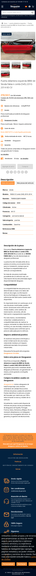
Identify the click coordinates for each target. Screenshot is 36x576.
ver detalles (5, 154)
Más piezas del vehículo (25, 183)
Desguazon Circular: (11, 120)
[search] (32, 13)
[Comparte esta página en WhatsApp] (22, 172)
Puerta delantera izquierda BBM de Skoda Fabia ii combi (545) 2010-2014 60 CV (17, 25)
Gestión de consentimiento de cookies (18, 465)
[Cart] (33, 6)
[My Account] (29, 6)
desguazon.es (9, 384)
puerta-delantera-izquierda (18, 23)
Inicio (5, 23)
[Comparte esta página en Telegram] (18, 172)
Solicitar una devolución (18, 458)
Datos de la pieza (8, 183)
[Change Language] (26, 6)
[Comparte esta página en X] (26, 172)
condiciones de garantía (18, 491)
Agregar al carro (8, 166)
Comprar (25, 166)
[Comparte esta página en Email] (7, 172)
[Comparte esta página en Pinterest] (15, 172)
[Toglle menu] (2, 6)
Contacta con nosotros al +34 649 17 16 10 (14, 2)
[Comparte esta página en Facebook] (11, 172)
